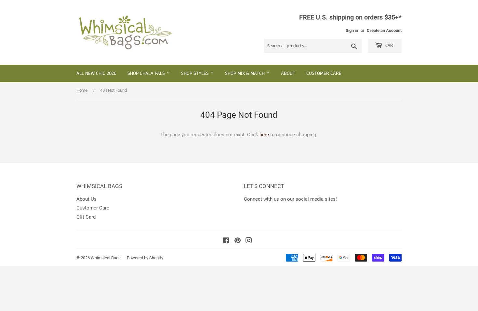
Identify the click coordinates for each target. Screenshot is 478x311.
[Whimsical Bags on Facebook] (226, 241)
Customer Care (323, 73)
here (264, 135)
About (288, 73)
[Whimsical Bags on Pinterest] (237, 241)
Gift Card (86, 217)
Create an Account (384, 30)
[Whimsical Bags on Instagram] (249, 241)
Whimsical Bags (106, 257)
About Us (86, 199)
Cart (389, 45)
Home (81, 90)
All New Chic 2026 (96, 73)
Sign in (352, 30)
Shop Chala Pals (146, 73)
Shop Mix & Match (245, 73)
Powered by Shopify (145, 257)
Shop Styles (195, 73)
